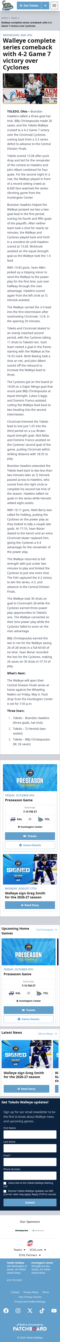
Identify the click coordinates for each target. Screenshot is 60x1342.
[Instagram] (18, 1310)
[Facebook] (6, 1310)
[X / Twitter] (30, 1310)
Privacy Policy (31, 1292)
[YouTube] (54, 1310)
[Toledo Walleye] (8, 6)
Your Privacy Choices (30, 1296)
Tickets (32, 836)
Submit (30, 1202)
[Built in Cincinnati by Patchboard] (30, 1327)
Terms (45, 1292)
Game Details (32, 845)
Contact (15, 1292)
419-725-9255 (14, 1280)
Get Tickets (31, 5)
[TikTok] (42, 1310)
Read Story (31, 905)
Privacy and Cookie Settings (30, 1301)
